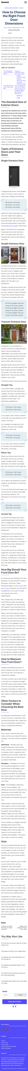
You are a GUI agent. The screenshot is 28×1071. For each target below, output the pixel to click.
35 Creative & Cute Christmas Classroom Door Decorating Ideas (13, 974)
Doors (21, 8)
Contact (3, 1040)
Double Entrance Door (21, 79)
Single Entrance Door (21, 76)
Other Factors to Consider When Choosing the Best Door (20, 91)
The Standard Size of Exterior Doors (8, 72)
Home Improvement (11, 8)
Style (18, 98)
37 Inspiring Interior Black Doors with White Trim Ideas (14, 982)
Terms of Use (4, 1042)
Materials (19, 95)
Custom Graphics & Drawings (8, 1046)
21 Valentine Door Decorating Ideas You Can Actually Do (13, 958)
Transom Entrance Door (21, 83)
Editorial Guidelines (6, 1048)
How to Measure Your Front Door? (20, 86)
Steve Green (7, 27)
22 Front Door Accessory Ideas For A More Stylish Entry (14, 944)
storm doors (5, 588)
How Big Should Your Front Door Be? (8, 87)
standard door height (11, 226)
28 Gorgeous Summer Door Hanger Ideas (13, 951)
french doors (19, 586)
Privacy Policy (4, 1044)
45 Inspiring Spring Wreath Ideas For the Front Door (13, 966)
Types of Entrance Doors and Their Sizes (19, 72)
